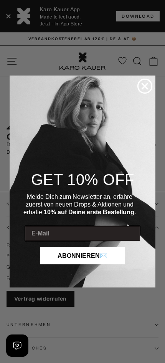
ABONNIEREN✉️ (82, 255)
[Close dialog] (145, 86)
